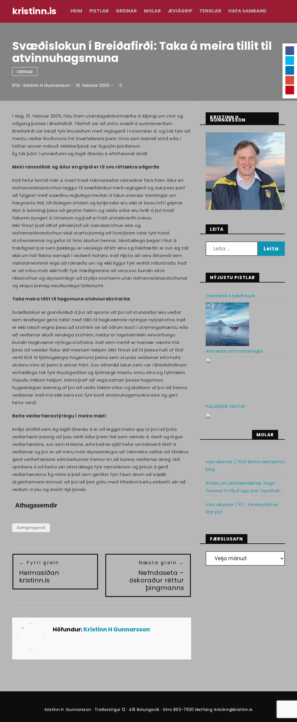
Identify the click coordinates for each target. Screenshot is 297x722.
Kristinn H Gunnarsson (46, 85)
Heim (76, 11)
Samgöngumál (31, 527)
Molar (152, 11)
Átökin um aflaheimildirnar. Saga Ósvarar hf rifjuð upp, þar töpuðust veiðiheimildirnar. (243, 487)
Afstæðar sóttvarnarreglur (234, 351)
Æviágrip (180, 11)
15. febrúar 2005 (93, 85)
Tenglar (210, 11)
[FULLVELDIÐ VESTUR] (227, 435)
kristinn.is (34, 11)
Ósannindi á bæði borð (230, 296)
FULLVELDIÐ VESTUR (225, 406)
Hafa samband (247, 11)
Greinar (126, 11)
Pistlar (99, 11)
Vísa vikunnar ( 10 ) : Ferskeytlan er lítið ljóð (242, 508)
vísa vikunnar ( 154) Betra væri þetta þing (245, 465)
